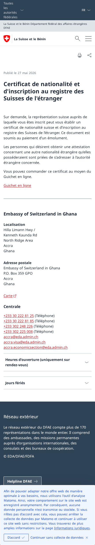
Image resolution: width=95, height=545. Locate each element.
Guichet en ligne (17, 185)
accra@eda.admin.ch (21, 336)
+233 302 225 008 (18, 331)
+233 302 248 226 (18, 326)
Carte (8, 295)
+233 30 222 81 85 (19, 321)
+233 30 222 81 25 (19, 315)
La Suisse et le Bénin (30, 39)
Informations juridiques (72, 528)
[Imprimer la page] (79, 55)
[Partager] (89, 55)
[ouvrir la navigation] (88, 38)
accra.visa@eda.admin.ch (25, 342)
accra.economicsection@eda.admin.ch (36, 347)
